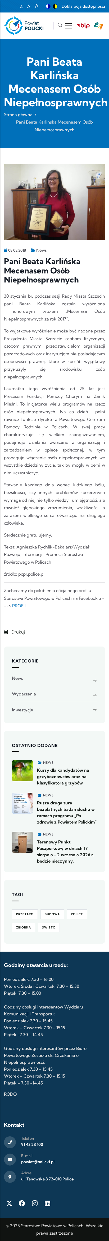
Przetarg (25, 914)
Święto (49, 927)
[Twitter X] (9, 1203)
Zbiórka (23, 927)
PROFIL (19, 605)
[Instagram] (34, 1203)
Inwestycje (22, 709)
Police (77, 914)
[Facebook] (22, 1203)
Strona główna (18, 114)
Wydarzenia (24, 694)
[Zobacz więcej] (22, 770)
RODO (10, 1094)
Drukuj (17, 632)
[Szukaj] (60, 25)
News (41, 250)
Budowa (52, 914)
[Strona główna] (23, 25)
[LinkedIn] (47, 1203)
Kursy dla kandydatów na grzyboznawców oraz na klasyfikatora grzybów (63, 776)
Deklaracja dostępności (83, 6)
